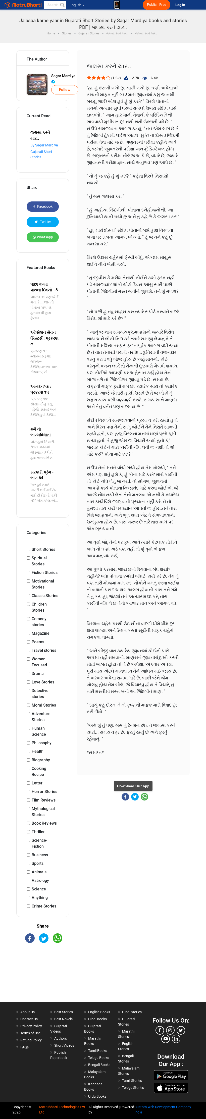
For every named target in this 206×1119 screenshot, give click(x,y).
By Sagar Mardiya (44, 145)
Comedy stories (39, 621)
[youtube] (165, 1039)
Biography (41, 760)
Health (37, 751)
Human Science (39, 731)
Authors (60, 1038)
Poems (38, 642)
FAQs (24, 1047)
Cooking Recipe (39, 771)
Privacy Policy (31, 1026)
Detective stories (40, 693)
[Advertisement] (42, 977)
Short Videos (64, 1045)
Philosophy (42, 742)
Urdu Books (97, 1096)
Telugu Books (98, 1058)
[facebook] (160, 1030)
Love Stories (43, 682)
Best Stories (63, 1012)
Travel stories (44, 650)
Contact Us (29, 1019)
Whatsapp (45, 237)
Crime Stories (44, 906)
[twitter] (181, 1030)
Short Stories (43, 549)
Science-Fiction (39, 843)
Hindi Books (97, 1019)
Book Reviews (44, 823)
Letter (37, 783)
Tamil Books (97, 1051)
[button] (62, 5)
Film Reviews (44, 800)
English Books (99, 1012)
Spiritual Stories (39, 561)
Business (40, 854)
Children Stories (39, 607)
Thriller (38, 831)
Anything (40, 897)
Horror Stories (44, 791)
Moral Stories (44, 705)
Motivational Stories (43, 584)
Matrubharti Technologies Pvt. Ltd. (62, 1109)
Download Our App (133, 786)
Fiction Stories (45, 572)
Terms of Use (30, 1033)
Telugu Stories (133, 1088)
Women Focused (39, 662)
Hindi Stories (132, 1012)
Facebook (44, 206)
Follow (64, 89)
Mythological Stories (43, 811)
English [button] (75, 5)
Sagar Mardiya (63, 76)
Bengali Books (99, 1065)
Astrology (40, 880)
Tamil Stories (132, 1081)
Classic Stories (45, 595)
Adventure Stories (41, 716)
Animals (39, 872)
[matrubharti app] (117, 5)
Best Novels (63, 1019)
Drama (38, 673)
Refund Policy (31, 1040)
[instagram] (170, 1030)
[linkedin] (176, 1039)
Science (39, 889)
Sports (37, 863)
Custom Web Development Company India (162, 1109)
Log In (180, 5)
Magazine (40, 633)
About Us (27, 1012)
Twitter (45, 222)
